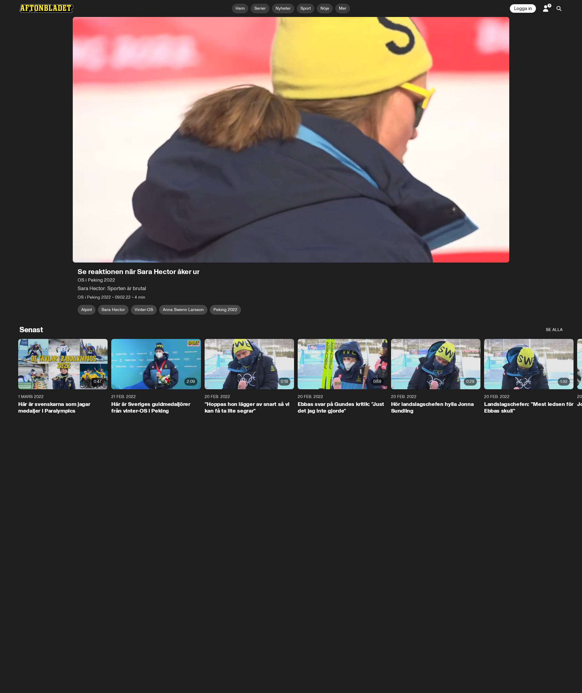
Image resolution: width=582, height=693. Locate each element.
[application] (291, 140)
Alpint (86, 309)
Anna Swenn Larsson (183, 309)
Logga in (523, 8)
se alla (554, 329)
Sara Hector (113, 309)
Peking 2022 (225, 309)
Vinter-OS (144, 309)
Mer (342, 8)
